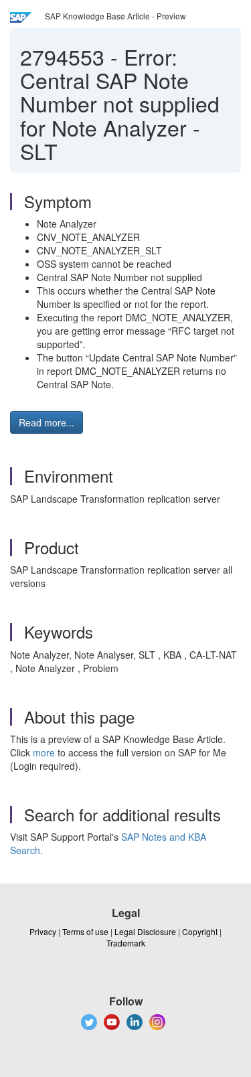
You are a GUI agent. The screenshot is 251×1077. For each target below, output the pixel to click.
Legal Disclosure (145, 931)
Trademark (125, 942)
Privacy (42, 931)
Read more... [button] (46, 422)
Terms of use (85, 931)
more (44, 752)
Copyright (200, 931)
